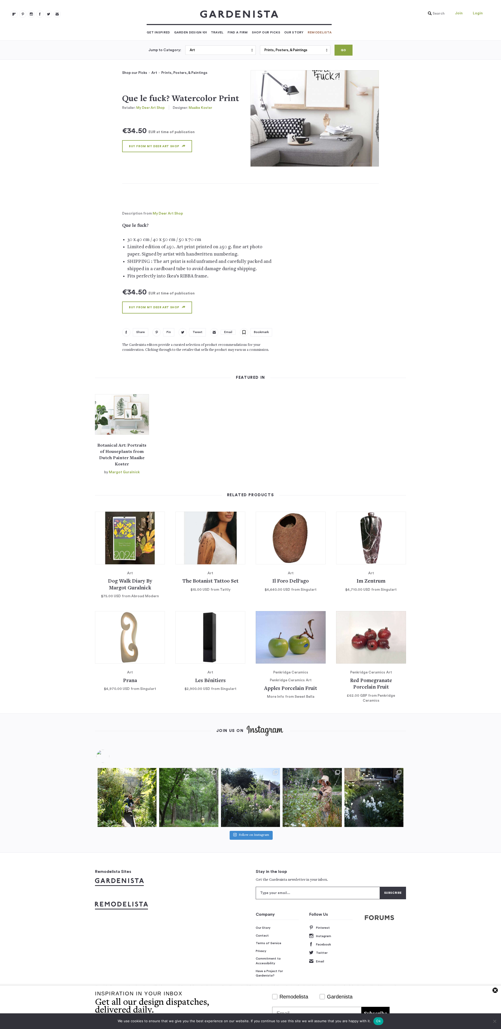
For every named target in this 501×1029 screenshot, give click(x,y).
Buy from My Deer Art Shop (154, 146)
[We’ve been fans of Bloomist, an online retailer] (127, 797)
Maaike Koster (200, 107)
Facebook (323, 944)
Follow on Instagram (254, 835)
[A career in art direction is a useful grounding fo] (373, 797)
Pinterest (323, 927)
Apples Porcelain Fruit (290, 688)
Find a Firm (238, 32)
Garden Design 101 (190, 32)
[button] (435, 13)
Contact (262, 935)
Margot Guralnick (124, 472)
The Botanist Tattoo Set (210, 581)
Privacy (261, 951)
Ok (378, 1021)
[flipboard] (14, 14)
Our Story (294, 32)
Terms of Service (268, 943)
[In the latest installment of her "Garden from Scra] (250, 797)
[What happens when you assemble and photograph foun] (188, 797)
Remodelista (320, 32)
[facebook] (40, 14)
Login (478, 13)
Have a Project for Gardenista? (269, 973)
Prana (130, 681)
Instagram (323, 936)
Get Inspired (158, 32)
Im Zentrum (371, 581)
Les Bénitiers (210, 681)
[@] (110, 756)
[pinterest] (22, 14)
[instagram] (31, 14)
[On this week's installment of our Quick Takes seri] (312, 797)
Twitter (321, 952)
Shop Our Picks (266, 32)
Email (320, 961)
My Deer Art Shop (150, 107)
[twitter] (48, 14)
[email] (57, 14)
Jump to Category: (164, 50)
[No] (494, 1021)
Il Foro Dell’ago (290, 581)
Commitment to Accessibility (268, 961)
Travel (217, 32)
